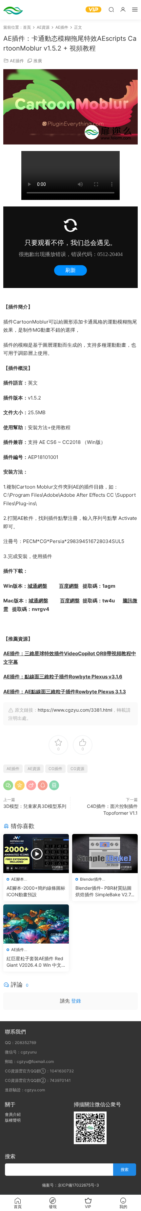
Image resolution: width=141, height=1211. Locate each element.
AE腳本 (17, 879)
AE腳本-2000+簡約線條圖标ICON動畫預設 (36, 891)
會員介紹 (13, 1114)
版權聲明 (13, 1120)
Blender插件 (91, 879)
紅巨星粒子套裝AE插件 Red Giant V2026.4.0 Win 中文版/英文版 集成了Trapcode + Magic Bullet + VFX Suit (35, 962)
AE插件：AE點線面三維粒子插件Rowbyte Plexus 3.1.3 (64, 692)
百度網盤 (69, 586)
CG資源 (77, 768)
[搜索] (111, 9)
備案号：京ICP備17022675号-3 (70, 1185)
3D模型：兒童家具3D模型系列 (34, 806)
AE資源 (34, 768)
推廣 (37, 60)
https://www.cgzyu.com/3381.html (75, 710)
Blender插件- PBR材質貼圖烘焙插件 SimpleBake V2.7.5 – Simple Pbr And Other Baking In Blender (104, 891)
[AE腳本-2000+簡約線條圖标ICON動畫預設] (36, 853)
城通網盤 (37, 586)
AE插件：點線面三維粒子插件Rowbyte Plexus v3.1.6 (62, 677)
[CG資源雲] (13, 10)
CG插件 (55, 768)
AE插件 (17, 60)
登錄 (76, 1001)
